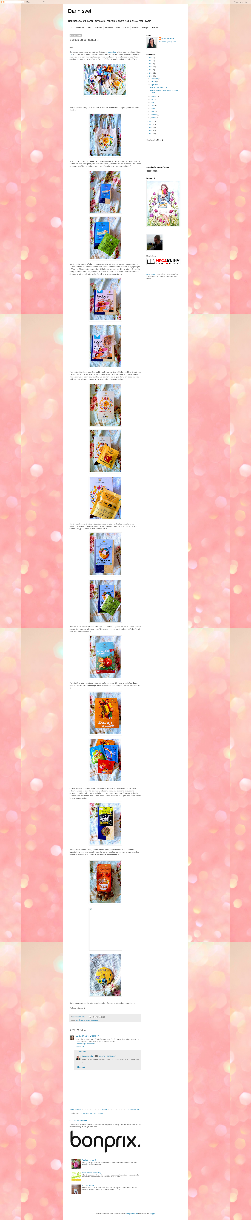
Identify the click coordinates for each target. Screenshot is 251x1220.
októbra (153, 82)
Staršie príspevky (134, 1109)
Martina (78, 1036)
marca (153, 112)
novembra (154, 79)
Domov (104, 1109)
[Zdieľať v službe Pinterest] (104, 1017)
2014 (151, 134)
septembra (155, 85)
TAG (71, 28)
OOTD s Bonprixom (78, 1121)
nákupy (126, 28)
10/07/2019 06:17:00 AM (107, 1056)
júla (152, 99)
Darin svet (79, 11)
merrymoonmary (132, 1214)
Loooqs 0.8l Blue (88, 1185)
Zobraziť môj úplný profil (167, 42)
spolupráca (94, 1020)
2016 (151, 128)
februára (154, 115)
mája (153, 105)
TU (71, 54)
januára (153, 118)
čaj (76, 1020)
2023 (151, 64)
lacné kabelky (151, 274)
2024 (151, 61)
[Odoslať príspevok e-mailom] (90, 1017)
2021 (151, 70)
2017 (151, 125)
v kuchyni (145, 28)
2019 (151, 76)
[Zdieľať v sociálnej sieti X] (99, 1017)
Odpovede (82, 1052)
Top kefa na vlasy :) (89, 1160)
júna (152, 102)
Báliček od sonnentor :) (158, 87)
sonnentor (87, 1020)
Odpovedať (80, 1047)
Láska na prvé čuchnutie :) (91, 1173)
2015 (151, 131)
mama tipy (109, 28)
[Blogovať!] (96, 1017)
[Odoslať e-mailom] (94, 1017)
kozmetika (98, 28)
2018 (151, 122)
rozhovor (135, 28)
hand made (80, 28)
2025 (151, 58)
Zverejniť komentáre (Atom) (93, 1113)
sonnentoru (112, 52)
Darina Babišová (88, 1056)
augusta (154, 96)
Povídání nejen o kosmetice (85, 1044)
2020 (151, 73)
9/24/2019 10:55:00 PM (90, 1036)
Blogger (152, 1214)
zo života (155, 28)
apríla (153, 108)
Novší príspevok (76, 1109)
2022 (151, 67)
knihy (89, 28)
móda (118, 28)
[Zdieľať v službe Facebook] (101, 1017)
